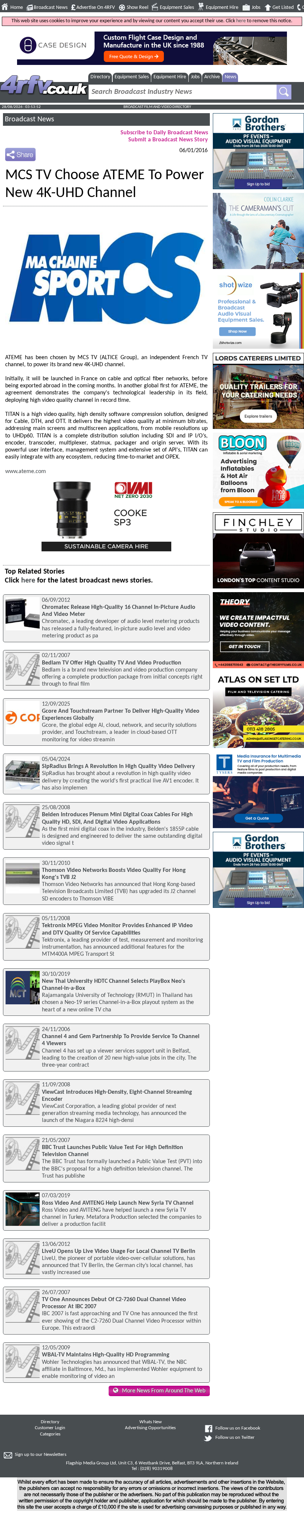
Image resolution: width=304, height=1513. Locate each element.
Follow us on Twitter (235, 1437)
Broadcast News (50, 7)
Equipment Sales (177, 7)
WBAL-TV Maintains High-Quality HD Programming (105, 1355)
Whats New (150, 1422)
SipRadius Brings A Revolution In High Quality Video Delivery (118, 766)
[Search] (284, 92)
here (241, 21)
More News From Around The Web (163, 1391)
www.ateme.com (25, 472)
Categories (50, 1434)
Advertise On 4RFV (95, 7)
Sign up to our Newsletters (40, 1455)
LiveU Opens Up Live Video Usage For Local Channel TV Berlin (118, 1251)
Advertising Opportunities (150, 1428)
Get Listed (283, 7)
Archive (212, 77)
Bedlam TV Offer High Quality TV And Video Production (111, 663)
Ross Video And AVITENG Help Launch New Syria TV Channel (118, 1203)
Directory (100, 77)
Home (16, 7)
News (230, 77)
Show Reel (137, 7)
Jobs (256, 7)
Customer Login (50, 1428)
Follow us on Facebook (237, 1428)
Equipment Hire (222, 7)
